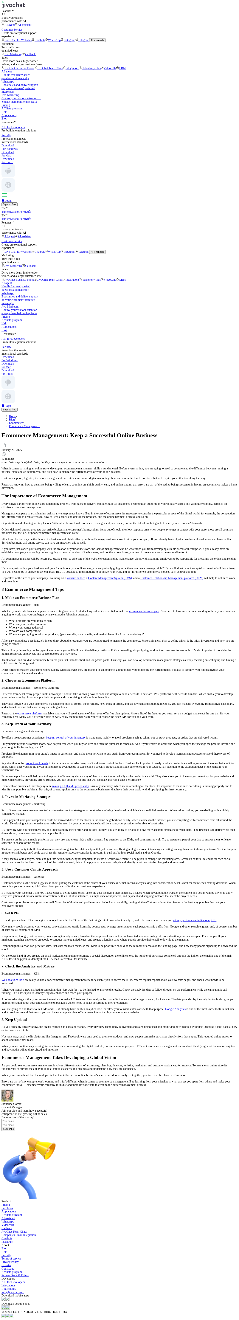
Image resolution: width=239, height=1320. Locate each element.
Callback (30, 54)
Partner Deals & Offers (15, 1275)
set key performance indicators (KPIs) (195, 920)
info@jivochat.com (12, 1292)
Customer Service (11, 29)
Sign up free (9, 204)
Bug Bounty (8, 1288)
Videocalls (110, 68)
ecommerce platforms (30, 713)
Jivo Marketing (13, 54)
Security (6, 1255)
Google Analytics (175, 1009)
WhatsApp (54, 40)
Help (4, 111)
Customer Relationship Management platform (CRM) (171, 578)
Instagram (69, 40)
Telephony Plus (91, 68)
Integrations (72, 68)
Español (14, 211)
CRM (122, 68)
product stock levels (36, 763)
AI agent (9, 24)
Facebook (7, 1208)
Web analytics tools (12, 979)
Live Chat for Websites (18, 40)
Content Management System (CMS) (110, 578)
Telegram (83, 40)
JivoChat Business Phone (19, 68)
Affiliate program (11, 108)
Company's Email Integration (18, 1235)
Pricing (5, 105)
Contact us (7, 1268)
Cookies (6, 1265)
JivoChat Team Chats (50, 68)
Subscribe (8, 1128)
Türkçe (5, 211)
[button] (119, 11)
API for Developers (13, 1282)
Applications (8, 115)
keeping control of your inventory (66, 737)
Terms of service (11, 1258)
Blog (4, 118)
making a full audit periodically (70, 786)
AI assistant (24, 24)
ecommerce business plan (144, 611)
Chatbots (40, 40)
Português (25, 211)
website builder (76, 578)
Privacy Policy (10, 1261)
